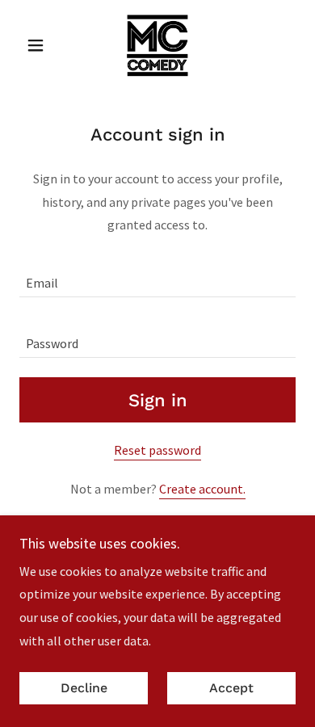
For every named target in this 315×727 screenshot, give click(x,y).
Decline (84, 688)
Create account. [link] (202, 489)
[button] (40, 45)
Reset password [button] (157, 450)
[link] (157, 45)
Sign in (157, 400)
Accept (231, 688)
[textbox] (157, 276)
